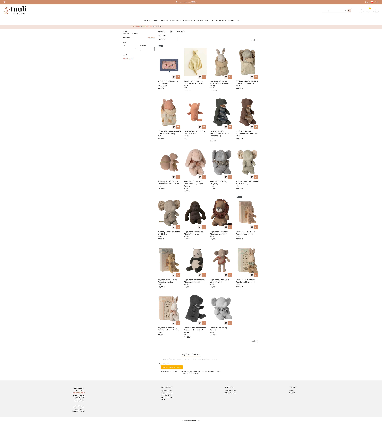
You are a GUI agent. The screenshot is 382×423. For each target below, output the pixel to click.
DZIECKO (145, 26)
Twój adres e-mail (164, 364)
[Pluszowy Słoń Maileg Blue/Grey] (221, 162)
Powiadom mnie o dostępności (204, 323)
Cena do (143, 46)
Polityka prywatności (167, 393)
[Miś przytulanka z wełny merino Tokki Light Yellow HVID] (195, 62)
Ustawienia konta (230, 393)
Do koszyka (178, 77)
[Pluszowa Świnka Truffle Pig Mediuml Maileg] (195, 112)
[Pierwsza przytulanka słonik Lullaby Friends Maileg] (247, 62)
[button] (349, 10)
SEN (151, 26)
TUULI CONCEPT (135, 26)
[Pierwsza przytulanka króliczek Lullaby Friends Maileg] (221, 62)
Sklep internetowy (190, 420)
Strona (252, 40)
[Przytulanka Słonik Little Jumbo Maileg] (221, 260)
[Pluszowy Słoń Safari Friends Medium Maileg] (247, 162)
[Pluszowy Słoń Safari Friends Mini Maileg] (169, 212)
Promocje (292, 391)
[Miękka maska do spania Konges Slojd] (169, 62)
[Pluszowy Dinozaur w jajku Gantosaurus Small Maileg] (169, 162)
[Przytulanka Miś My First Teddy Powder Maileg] (247, 212)
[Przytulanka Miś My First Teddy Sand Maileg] (169, 260)
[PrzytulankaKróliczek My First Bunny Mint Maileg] (247, 260)
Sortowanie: (162, 35)
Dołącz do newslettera (171, 367)
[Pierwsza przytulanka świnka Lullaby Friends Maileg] (169, 112)
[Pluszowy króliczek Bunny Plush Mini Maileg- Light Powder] (195, 162)
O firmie (163, 399)
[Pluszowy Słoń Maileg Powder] (221, 308)
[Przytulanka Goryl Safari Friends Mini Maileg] (195, 212)
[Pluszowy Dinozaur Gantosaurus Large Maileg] (247, 112)
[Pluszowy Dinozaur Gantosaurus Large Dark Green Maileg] (221, 112)
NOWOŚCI (292, 393)
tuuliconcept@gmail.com (78, 392)
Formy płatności (166, 395)
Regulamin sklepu (166, 391)
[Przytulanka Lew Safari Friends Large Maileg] (221, 212)
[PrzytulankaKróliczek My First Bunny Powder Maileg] (169, 308)
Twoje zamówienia (230, 391)
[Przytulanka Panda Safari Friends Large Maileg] (195, 260)
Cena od (125, 46)
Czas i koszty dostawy (167, 397)
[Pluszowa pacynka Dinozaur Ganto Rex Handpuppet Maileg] (195, 308)
